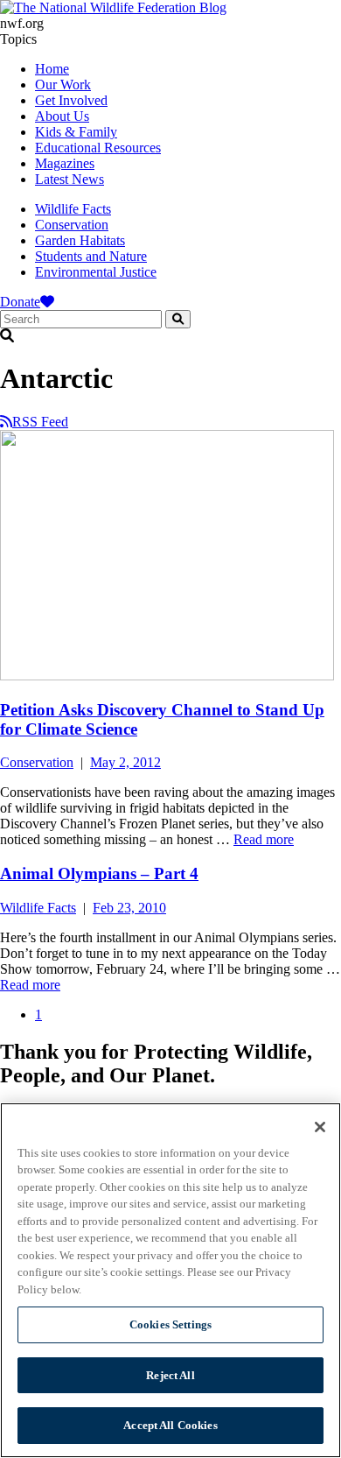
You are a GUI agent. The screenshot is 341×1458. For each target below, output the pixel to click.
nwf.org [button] (22, 23)
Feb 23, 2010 (129, 907)
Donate (20, 301)
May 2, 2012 (125, 762)
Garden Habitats (80, 240)
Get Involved (71, 100)
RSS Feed (40, 421)
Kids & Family (76, 131)
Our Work (63, 84)
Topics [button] (18, 39)
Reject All (170, 1375)
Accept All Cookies (170, 1425)
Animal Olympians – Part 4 (99, 873)
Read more (263, 839)
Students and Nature (91, 256)
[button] (170, 336)
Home (52, 68)
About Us (62, 116)
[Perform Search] (178, 319)
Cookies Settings (170, 1324)
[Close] (320, 1127)
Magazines (64, 163)
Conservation (71, 224)
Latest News (69, 179)
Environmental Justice (96, 271)
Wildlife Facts (73, 208)
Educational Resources (98, 147)
